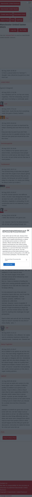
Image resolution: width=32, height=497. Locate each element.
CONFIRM (9, 264)
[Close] (28, 230)
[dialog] (16, 249)
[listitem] (16, 260)
